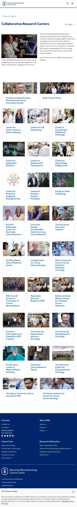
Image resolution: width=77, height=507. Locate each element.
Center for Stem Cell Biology (62, 192)
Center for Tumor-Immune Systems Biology (13, 129)
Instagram (2, 436)
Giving (42, 430)
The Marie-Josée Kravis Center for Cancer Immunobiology (53, 396)
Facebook (5, 436)
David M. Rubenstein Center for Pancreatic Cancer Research (14, 229)
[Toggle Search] (67, 3)
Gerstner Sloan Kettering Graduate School (55, 448)
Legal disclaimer (7, 485)
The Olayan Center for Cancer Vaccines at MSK (20, 394)
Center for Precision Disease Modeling (35, 195)
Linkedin (13, 436)
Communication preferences (12, 479)
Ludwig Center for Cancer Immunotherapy (38, 262)
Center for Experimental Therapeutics (37, 163)
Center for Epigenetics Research (11, 163)
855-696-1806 (7, 433)
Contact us (5, 424)
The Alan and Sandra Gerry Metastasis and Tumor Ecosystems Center (18, 100)
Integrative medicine (9, 452)
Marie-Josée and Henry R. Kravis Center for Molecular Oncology (63, 265)
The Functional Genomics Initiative (62, 227)
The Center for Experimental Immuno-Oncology (37, 335)
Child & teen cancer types (11, 448)
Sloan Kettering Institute (48, 445)
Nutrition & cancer (8, 455)
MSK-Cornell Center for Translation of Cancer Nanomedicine (13, 301)
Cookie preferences (9, 482)
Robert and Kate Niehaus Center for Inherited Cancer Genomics (62, 301)
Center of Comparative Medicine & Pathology (61, 131)
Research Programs (10, 16)
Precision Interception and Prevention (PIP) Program (14, 335)
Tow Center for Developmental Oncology (62, 334)
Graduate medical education (50, 452)
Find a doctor (6, 458)
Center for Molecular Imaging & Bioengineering (13, 195)
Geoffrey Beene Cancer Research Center (14, 262)
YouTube (10, 436)
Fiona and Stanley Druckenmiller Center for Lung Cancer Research (38, 229)
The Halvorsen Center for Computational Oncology (62, 368)
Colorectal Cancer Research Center (38, 367)
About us (43, 424)
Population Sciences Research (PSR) (38, 298)
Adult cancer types (8, 445)
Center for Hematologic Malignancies (61, 163)
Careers (43, 427)
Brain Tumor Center (52, 98)
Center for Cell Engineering (37, 128)
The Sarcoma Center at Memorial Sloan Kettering (13, 368)
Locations (5, 427)
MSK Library (44, 455)
